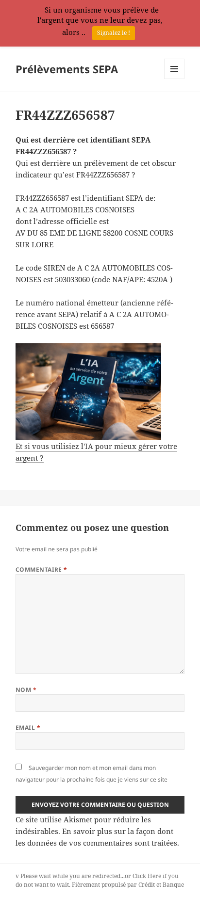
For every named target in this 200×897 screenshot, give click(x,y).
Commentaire (41, 569)
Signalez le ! (113, 33)
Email (28, 727)
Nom (26, 690)
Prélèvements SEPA (67, 69)
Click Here (147, 876)
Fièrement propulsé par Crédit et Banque (128, 885)
